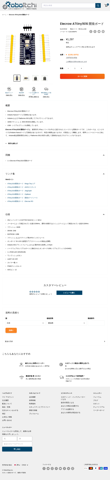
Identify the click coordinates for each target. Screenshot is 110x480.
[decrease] (68, 68)
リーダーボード (99, 410)
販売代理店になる (67, 402)
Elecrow (63, 29)
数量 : (62, 68)
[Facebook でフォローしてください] (44, 468)
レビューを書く (69, 293)
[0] (106, 5)
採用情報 (32, 400)
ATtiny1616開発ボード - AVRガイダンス (21, 187)
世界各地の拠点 (7, 465)
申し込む (17, 449)
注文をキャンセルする (10, 410)
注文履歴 (5, 400)
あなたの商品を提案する (70, 406)
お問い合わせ (7, 420)
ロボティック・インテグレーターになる (73, 398)
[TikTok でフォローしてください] (64, 468)
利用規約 (32, 404)
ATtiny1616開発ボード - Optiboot (19, 194)
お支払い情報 (7, 417)
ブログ (95, 400)
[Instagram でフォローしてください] (52, 468)
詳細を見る (9, 95)
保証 (3, 414)
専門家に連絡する (34, 96)
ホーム (4, 14)
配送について (7, 404)
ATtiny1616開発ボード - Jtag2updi (19, 191)
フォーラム (97, 397)
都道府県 (50, 318)
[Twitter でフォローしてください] (48, 468)
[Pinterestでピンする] (94, 31)
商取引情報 (33, 410)
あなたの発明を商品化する (70, 412)
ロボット (96, 404)
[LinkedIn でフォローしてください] (68, 468)
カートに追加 (82, 76)
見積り (11, 330)
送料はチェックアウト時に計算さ (78, 47)
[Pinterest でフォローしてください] (56, 468)
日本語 (24, 465)
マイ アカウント (8, 397)
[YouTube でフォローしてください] (60, 468)
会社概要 (32, 397)
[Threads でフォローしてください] (72, 468)
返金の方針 (9, 341)
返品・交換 (6, 407)
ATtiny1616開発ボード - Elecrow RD (20, 201)
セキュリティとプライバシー (39, 407)
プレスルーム (34, 414)
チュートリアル (99, 407)
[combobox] (68, 5)
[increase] (81, 68)
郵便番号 (91, 318)
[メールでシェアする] (103, 31)
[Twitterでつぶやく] (99, 31)
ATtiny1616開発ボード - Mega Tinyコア (21, 183)
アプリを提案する (67, 409)
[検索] (98, 5)
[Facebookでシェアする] (90, 31)
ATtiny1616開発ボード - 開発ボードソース (22, 198)
